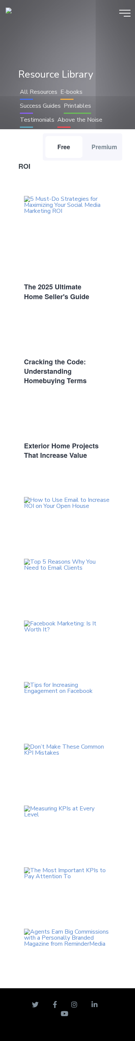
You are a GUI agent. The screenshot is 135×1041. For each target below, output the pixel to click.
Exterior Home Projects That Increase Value (61, 450)
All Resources (38, 92)
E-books (71, 92)
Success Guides (40, 106)
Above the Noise (79, 120)
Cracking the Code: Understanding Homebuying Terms (55, 371)
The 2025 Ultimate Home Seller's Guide (56, 291)
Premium (104, 146)
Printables (77, 106)
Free (63, 146)
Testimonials (37, 120)
